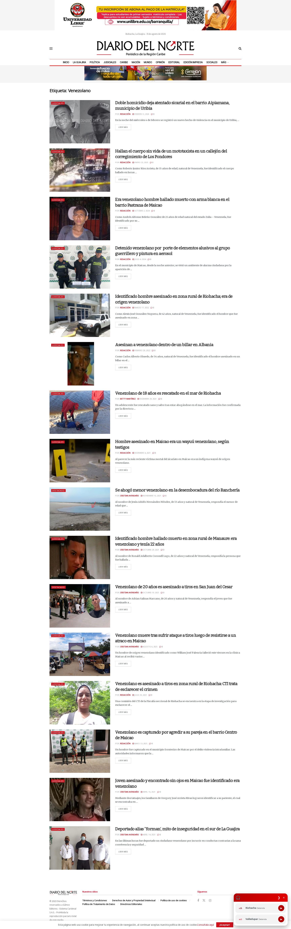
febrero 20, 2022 (142, 350)
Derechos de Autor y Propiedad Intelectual (133, 900)
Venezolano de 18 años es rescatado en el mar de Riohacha (168, 393)
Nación (136, 62)
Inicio (66, 62)
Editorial (174, 62)
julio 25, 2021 (140, 695)
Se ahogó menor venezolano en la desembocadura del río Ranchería (177, 490)
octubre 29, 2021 (150, 549)
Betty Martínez (128, 398)
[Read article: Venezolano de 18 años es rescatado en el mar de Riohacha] (80, 412)
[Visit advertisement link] (145, 15)
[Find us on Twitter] (203, 901)
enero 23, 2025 (141, 162)
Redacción (125, 114)
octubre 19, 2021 (150, 592)
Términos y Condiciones (94, 900)
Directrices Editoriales (131, 904)
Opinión (160, 62)
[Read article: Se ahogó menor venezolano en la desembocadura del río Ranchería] (80, 509)
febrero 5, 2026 (141, 114)
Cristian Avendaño (129, 495)
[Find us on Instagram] (210, 901)
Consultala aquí (205, 924)
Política (95, 62)
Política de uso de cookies (173, 900)
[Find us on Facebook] (198, 901)
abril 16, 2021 (148, 792)
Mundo (148, 62)
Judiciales (110, 62)
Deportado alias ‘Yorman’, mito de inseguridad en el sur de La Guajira (177, 829)
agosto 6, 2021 (149, 646)
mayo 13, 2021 (140, 743)
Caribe (124, 62)
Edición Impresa (193, 62)
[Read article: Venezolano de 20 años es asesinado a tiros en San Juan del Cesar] (80, 605)
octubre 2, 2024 (142, 210)
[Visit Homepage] (146, 48)
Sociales (211, 62)
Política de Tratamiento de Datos (98, 904)
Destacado (58, 490)
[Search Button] (240, 48)
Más (223, 62)
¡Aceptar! (225, 924)
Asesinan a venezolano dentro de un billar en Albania (164, 344)
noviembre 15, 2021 (151, 495)
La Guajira (79, 62)
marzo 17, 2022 (141, 307)
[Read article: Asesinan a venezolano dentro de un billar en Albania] (80, 363)
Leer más (124, 127)
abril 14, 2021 (148, 834)
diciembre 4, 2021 (142, 453)
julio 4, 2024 (140, 259)
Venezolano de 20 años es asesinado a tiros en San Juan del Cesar (173, 586)
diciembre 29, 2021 (148, 398)
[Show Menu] (51, 48)
